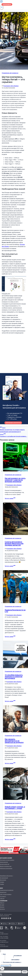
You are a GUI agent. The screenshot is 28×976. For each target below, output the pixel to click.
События (2, 898)
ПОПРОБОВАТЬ (7, 4)
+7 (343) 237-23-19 (4, 942)
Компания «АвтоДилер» (11, 86)
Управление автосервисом (10, 73)
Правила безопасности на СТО (15, 610)
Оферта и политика (4, 915)
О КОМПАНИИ (3, 900)
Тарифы (2, 884)
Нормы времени (4, 862)
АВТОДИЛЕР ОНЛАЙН (6, 858)
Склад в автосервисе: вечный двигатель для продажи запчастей (14, 543)
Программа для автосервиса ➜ (12, 962)
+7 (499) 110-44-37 (4, 933)
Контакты (2, 909)
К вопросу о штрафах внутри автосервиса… (13, 435)
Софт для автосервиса (5, 894)
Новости (2, 902)
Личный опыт (3, 892)
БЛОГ (1, 888)
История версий (4, 877)
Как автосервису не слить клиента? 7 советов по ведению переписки (15, 479)
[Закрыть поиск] (2, 968)
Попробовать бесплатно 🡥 (6, 875)
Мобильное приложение (6, 868)
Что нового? (3, 896)
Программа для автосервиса (7, 860)
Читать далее (10, 498)
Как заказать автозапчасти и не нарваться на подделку (14, 740)
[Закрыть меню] (0, 951)
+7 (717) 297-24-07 (4, 946)
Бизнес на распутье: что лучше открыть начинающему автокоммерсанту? (12, 429)
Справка (2, 882)
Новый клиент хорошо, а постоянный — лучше (15, 807)
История (2, 904)
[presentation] (15, 457)
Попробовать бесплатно (13, 422)
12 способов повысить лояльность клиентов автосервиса (14, 676)
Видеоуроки (3, 880)
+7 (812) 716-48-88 (4, 937)
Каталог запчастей (4, 864)
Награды (2, 907)
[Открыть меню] (1, 7)
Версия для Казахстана (5, 866)
